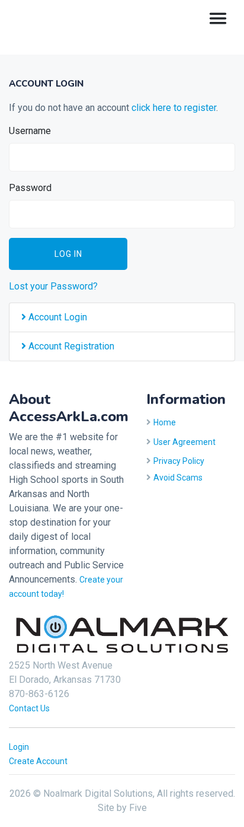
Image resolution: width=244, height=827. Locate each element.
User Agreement (184, 442)
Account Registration (70, 346)
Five (138, 807)
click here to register (173, 107)
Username (30, 130)
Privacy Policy (178, 461)
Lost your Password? (53, 286)
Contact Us (29, 708)
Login (19, 747)
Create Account (38, 761)
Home (164, 422)
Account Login (56, 317)
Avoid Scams (178, 477)
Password (30, 187)
